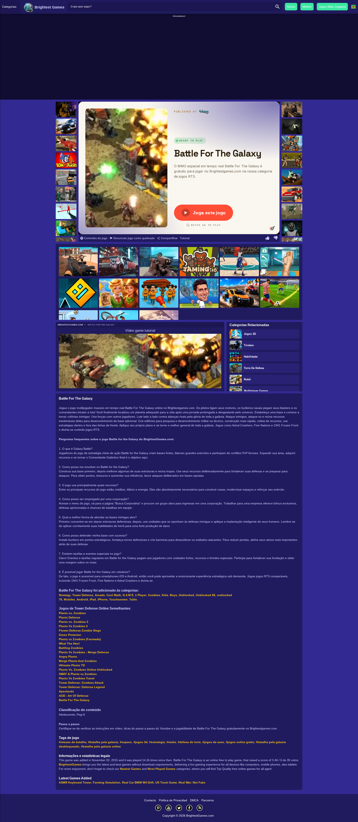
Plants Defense (69, 617)
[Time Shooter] (66, 211)
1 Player (140, 595)
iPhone (103, 599)
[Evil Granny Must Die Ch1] (292, 228)
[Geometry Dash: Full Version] (78, 293)
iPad (93, 599)
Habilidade (251, 356)
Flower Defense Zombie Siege (80, 630)
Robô (247, 379)
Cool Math (113, 595)
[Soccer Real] (279, 293)
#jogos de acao (213, 742)
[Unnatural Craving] (292, 126)
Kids (165, 595)
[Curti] (267, 238)
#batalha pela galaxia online (101, 746)
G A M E (128, 595)
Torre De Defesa (254, 368)
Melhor (307, 6)
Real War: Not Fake (192, 782)
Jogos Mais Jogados (332, 6)
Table (133, 599)
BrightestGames (70, 764)
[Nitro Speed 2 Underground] (118, 262)
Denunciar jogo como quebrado (133, 238)
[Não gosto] (276, 238)
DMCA (194, 800)
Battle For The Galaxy (74, 700)
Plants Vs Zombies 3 (73, 626)
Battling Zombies (71, 648)
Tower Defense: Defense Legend (82, 687)
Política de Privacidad (173, 800)
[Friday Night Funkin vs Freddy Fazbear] (66, 109)
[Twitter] (179, 807)
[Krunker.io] (66, 228)
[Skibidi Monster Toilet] (66, 194)
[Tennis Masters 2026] (199, 293)
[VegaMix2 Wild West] (118, 293)
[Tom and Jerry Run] (66, 160)
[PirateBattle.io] (292, 177)
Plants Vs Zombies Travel (76, 678)
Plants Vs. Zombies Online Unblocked (85, 669)
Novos (291, 6)
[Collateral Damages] (292, 211)
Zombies (154, 595)
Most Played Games (161, 768)
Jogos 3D (250, 333)
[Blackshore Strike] (78, 262)
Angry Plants (68, 656)
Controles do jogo (95, 238)
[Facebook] (189, 807)
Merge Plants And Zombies (78, 661)
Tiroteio (249, 345)
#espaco (126, 742)
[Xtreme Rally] (66, 126)
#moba (171, 742)
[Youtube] (168, 807)
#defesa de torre (189, 742)
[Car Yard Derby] (292, 194)
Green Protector (70, 634)
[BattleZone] (292, 109)
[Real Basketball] (239, 262)
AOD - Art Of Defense (73, 695)
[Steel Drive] (239, 293)
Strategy (65, 595)
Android (82, 599)
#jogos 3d (140, 742)
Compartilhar (169, 238)
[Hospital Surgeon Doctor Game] (279, 262)
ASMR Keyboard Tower (75, 782)
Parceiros (207, 800)
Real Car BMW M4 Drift (138, 782)
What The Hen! (69, 643)
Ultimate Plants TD (72, 665)
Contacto (150, 800)
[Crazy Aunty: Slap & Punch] (158, 293)
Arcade (100, 595)
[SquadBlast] (292, 143)
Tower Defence (82, 595)
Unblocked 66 (205, 595)
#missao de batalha (72, 742)
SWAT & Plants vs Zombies (78, 674)
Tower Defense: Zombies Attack (81, 682)
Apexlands (66, 691)
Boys (173, 595)
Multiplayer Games (256, 390)
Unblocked (186, 595)
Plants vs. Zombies (72, 613)
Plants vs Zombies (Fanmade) (80, 639)
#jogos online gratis (240, 742)
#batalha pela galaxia (103, 742)
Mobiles (69, 599)
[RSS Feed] (199, 807)
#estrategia (157, 742)
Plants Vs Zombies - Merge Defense (84, 652)
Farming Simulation (106, 782)
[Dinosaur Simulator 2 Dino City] (66, 143)
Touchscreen (118, 599)
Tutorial (185, 238)
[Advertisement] (179, 27)
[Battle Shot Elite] (158, 262)
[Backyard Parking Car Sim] (66, 177)
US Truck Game (166, 782)
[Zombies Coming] (292, 160)
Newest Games (130, 768)
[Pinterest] (158, 807)
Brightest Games (49, 7)
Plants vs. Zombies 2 (73, 621)
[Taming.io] (199, 262)
